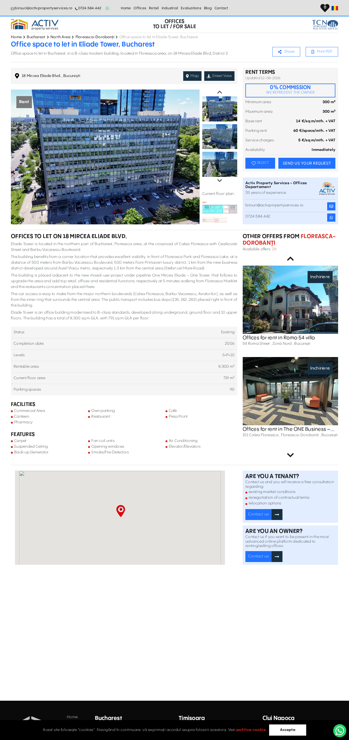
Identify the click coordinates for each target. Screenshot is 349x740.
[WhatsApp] (339, 730)
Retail (154, 8)
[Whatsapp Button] (107, 8)
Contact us (258, 514)
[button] (120, 511)
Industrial (170, 8)
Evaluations (191, 8)
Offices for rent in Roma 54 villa (279, 337)
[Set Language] (335, 8)
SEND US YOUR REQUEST (307, 163)
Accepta (287, 730)
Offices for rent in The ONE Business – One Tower (286, 429)
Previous (219, 92)
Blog (208, 8)
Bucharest (36, 37)
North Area (60, 37)
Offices (140, 8)
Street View (222, 76)
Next (219, 180)
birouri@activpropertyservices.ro (43, 8)
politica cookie (251, 730)
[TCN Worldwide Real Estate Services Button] (325, 24)
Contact (221, 8)
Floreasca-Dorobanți (95, 37)
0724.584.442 (89, 8)
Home (126, 8)
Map (194, 76)
